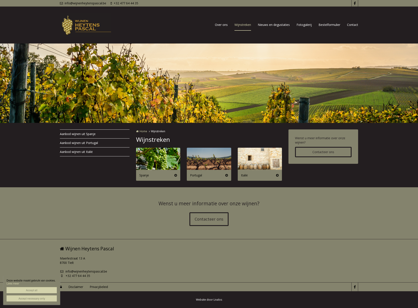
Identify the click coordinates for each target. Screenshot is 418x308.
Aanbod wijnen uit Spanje (78, 134)
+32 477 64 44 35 (126, 3)
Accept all (31, 290)
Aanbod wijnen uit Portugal (79, 143)
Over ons (221, 25)
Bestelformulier (329, 25)
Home (143, 131)
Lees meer (13, 283)
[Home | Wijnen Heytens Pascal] (92, 25)
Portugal (196, 175)
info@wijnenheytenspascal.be (85, 3)
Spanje (144, 175)
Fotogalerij (304, 25)
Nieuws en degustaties (274, 25)
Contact (352, 25)
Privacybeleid (99, 287)
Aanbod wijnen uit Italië (76, 152)
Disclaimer (75, 287)
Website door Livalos (209, 299)
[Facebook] (354, 3)
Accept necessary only (32, 298)
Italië (244, 175)
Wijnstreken (242, 25)
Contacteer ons (323, 152)
